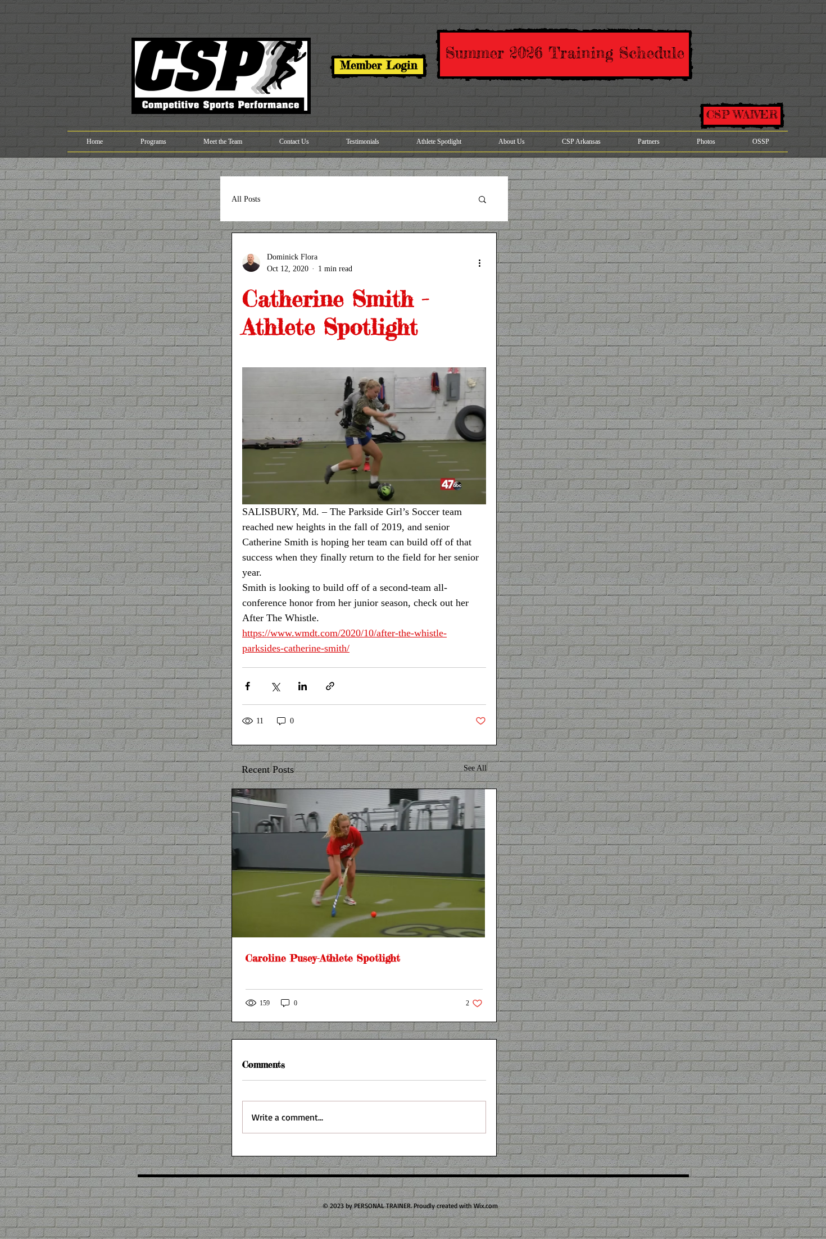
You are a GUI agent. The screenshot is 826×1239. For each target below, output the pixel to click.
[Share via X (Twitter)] (275, 686)
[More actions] (479, 263)
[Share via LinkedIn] (302, 686)
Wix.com (486, 1205)
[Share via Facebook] (247, 686)
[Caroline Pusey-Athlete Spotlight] (364, 863)
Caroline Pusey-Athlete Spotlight (323, 957)
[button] (482, 198)
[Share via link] (330, 686)
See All (475, 768)
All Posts (246, 199)
